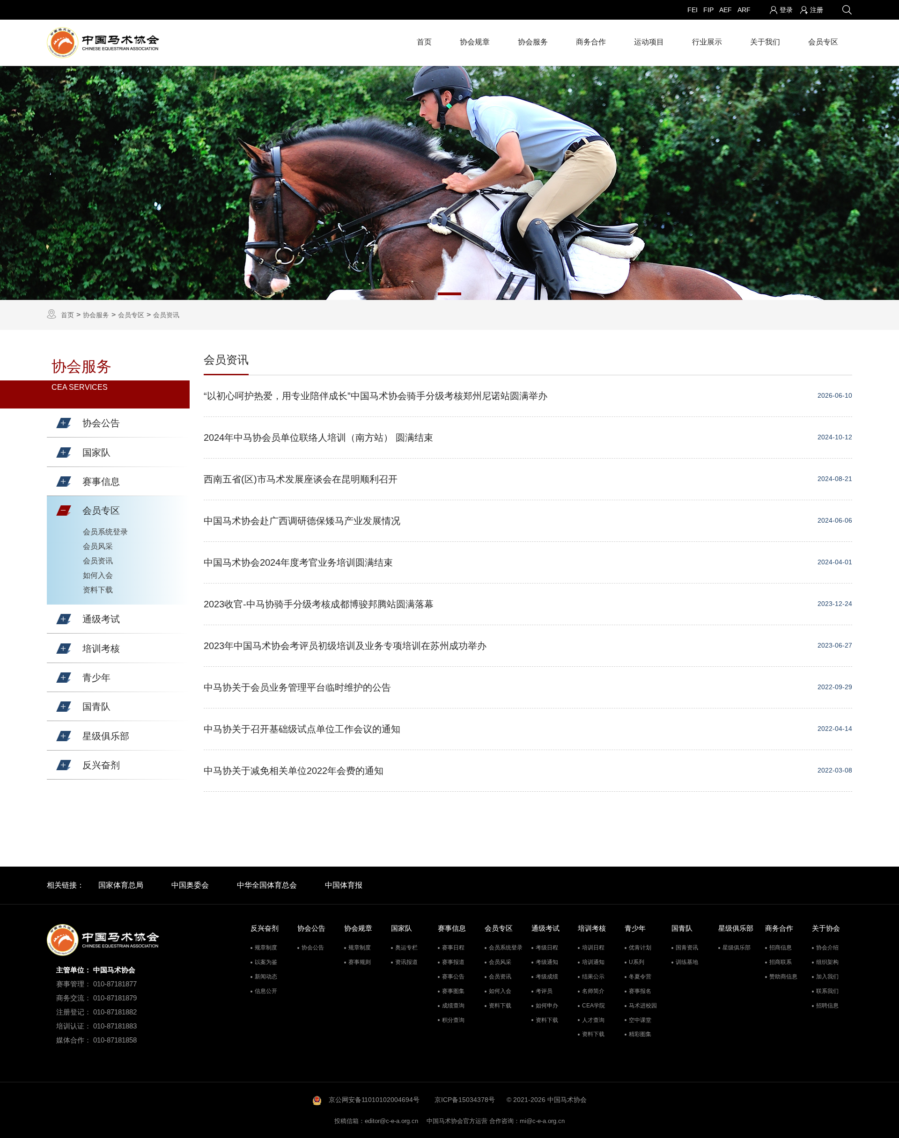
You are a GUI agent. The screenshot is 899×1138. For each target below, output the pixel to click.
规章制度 (266, 947)
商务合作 (591, 42)
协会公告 (313, 947)
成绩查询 (453, 1005)
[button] (64, 423)
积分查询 (453, 1020)
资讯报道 (406, 962)
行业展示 (707, 42)
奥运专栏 (406, 947)
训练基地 (687, 962)
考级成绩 (547, 976)
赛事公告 (453, 976)
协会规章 (475, 42)
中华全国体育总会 (267, 885)
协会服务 (533, 42)
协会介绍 (827, 947)
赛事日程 (453, 947)
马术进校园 (643, 1005)
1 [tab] (449, 293)
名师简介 (593, 991)
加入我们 (827, 976)
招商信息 (780, 947)
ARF (744, 10)
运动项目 (649, 42)
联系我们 (827, 991)
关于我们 (765, 42)
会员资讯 (166, 315)
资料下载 (98, 590)
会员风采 (98, 546)
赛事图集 (453, 991)
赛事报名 (640, 991)
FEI (692, 10)
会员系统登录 (105, 532)
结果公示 (593, 976)
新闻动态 (266, 976)
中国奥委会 (190, 885)
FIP (708, 10)
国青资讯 (687, 947)
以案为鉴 (266, 962)
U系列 (636, 962)
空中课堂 (640, 1020)
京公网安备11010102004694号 (374, 1099)
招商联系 (780, 962)
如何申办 (547, 1005)
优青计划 (640, 947)
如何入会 (98, 575)
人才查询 (593, 1020)
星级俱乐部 (736, 947)
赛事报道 (453, 962)
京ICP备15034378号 (465, 1099)
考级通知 (547, 962)
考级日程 (547, 947)
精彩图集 (640, 1034)
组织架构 (827, 962)
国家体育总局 (120, 885)
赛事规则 (359, 962)
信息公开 (266, 991)
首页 (424, 42)
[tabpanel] (449, 183)
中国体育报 (343, 885)
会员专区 (823, 42)
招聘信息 (827, 1005)
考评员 (544, 991)
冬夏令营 (640, 976)
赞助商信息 (783, 976)
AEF (725, 10)
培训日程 (593, 947)
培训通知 (593, 962)
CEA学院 (593, 1005)
